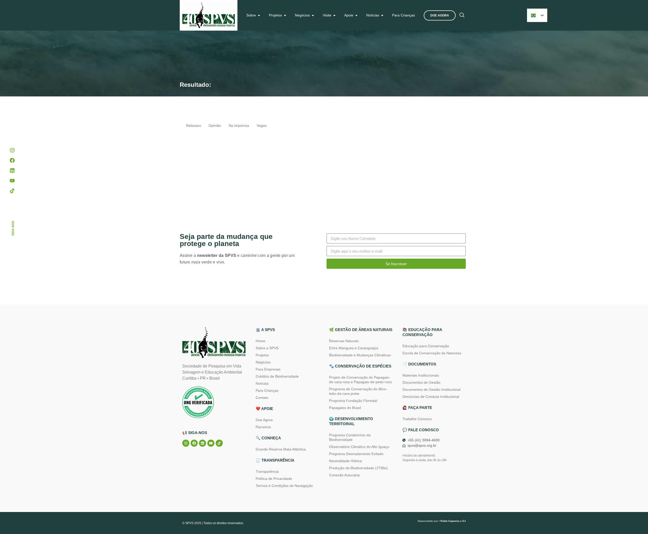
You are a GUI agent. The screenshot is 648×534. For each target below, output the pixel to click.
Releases (193, 126)
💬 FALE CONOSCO (420, 430)
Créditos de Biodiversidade (277, 376)
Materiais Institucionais (420, 375)
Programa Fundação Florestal (353, 401)
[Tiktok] (219, 443)
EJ (464, 521)
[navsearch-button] (462, 15)
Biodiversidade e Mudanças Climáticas (360, 355)
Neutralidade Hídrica (345, 461)
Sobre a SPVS (267, 348)
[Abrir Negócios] (313, 15)
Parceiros (263, 427)
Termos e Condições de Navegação (284, 486)
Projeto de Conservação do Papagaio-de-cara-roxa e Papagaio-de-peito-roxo (360, 379)
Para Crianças (267, 390)
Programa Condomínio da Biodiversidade (350, 437)
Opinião (215, 126)
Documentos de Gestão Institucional (431, 389)
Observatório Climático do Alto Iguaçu (359, 447)
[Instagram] (185, 443)
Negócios (263, 362)
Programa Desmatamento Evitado (356, 454)
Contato (262, 398)
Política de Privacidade (274, 479)
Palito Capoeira (449, 521)
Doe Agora (264, 420)
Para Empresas (268, 369)
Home (260, 341)
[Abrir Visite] (334, 15)
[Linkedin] (202, 443)
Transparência (267, 471)
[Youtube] (210, 443)
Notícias (262, 383)
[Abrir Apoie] (356, 15)
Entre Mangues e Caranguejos (353, 348)
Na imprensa (239, 126)
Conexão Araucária (344, 475)
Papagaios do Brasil (345, 408)
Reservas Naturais (344, 341)
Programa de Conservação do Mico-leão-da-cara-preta (358, 391)
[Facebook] (194, 443)
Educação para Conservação (425, 346)
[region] (66, 486)
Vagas (262, 126)
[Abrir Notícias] (382, 15)
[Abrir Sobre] (259, 15)
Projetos (262, 355)
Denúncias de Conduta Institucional (430, 397)
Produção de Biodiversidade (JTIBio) (358, 468)
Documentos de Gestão (421, 382)
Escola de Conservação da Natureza (431, 353)
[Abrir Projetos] (285, 15)
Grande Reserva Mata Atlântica (281, 449)
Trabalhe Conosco (417, 419)
